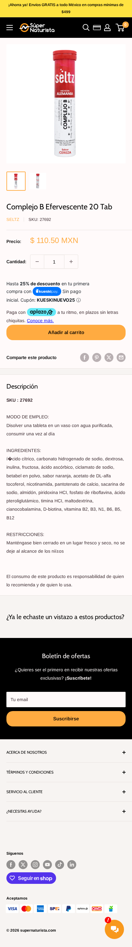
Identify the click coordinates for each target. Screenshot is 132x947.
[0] (120, 27)
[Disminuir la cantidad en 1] (37, 261)
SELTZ (12, 219)
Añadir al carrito (66, 332)
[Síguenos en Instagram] (35, 864)
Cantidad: (16, 261)
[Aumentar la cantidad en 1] (71, 261)
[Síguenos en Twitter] (23, 864)
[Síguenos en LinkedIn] (71, 864)
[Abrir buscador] (86, 27)
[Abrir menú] (9, 27)
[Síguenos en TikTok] (59, 864)
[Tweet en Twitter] (108, 357)
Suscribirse (66, 718)
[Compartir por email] (121, 357)
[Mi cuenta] (107, 27)
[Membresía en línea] (97, 27)
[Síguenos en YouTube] (47, 864)
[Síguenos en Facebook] (10, 864)
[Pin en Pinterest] (96, 357)
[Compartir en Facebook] (84, 357)
